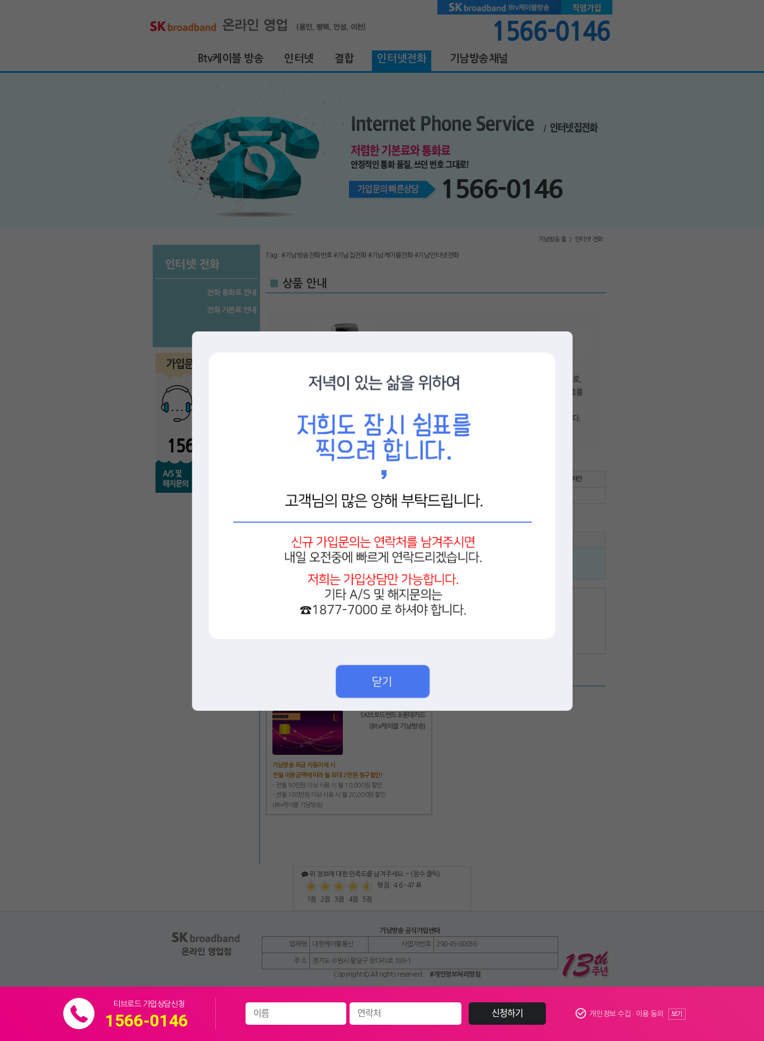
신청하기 (508, 1013)
